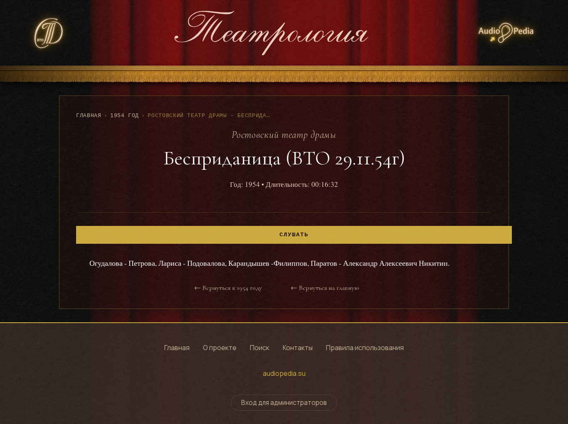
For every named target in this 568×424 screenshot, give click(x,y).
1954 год (124, 116)
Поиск (259, 347)
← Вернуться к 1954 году (228, 288)
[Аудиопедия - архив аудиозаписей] (506, 32)
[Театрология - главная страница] (271, 33)
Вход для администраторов (284, 402)
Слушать (294, 235)
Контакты (298, 347)
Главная (88, 116)
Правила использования (365, 347)
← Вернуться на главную (325, 288)
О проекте (220, 347)
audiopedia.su (284, 373)
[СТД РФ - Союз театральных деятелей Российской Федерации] (49, 33)
